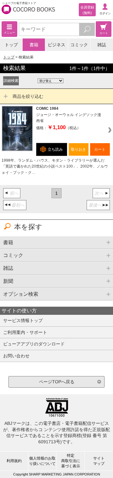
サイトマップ (99, 461)
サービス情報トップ (23, 320)
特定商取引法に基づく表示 (70, 460)
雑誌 (101, 44)
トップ (11, 44)
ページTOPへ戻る (56, 381)
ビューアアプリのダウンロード (34, 343)
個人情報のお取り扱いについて (42, 461)
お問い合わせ (16, 355)
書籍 (34, 44)
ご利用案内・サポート (25, 332)
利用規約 (14, 461)
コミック (79, 44)
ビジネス (56, 44)
